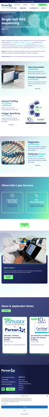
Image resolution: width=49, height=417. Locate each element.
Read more (37, 88)
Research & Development (25, 383)
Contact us (10, 389)
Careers (25, 4)
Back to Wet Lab (25, 224)
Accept (24, 407)
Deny (24, 410)
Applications (23, 8)
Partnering (17, 4)
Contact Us (42, 4)
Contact (33, 4)
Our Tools (14, 8)
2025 (32, 1)
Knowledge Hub (34, 8)
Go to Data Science (8, 277)
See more (6, 310)
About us (43, 8)
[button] (47, 395)
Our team (21, 385)
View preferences (24, 414)
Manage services (5, 403)
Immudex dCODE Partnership (24, 1)
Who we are (22, 379)
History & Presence (23, 381)
